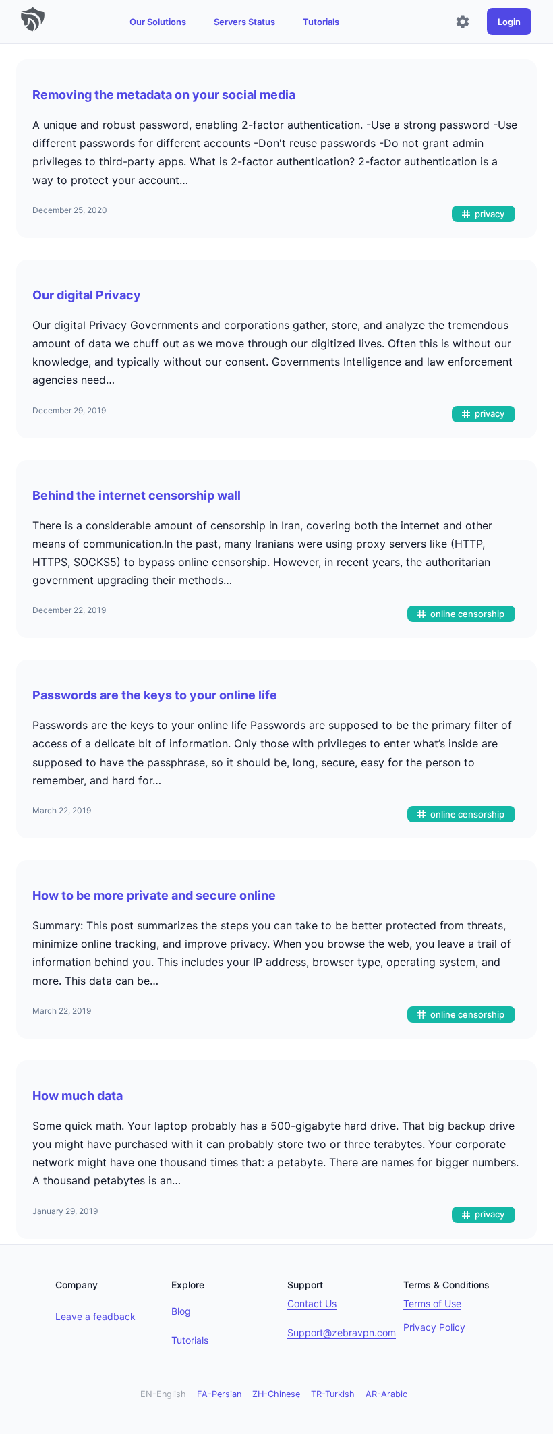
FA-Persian (219, 1394)
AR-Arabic (386, 1394)
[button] (483, 214)
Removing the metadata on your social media (163, 95)
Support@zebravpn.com (341, 1332)
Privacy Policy (434, 1327)
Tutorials (321, 21)
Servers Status (244, 21)
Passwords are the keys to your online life (154, 695)
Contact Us (312, 1303)
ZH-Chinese (276, 1394)
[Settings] (462, 21)
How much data (77, 1096)
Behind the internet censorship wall (136, 495)
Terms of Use (432, 1303)
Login (509, 21)
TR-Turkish (333, 1394)
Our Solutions (157, 21)
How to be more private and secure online (154, 895)
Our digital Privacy (86, 295)
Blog (181, 1311)
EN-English (163, 1394)
